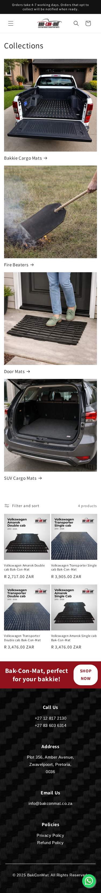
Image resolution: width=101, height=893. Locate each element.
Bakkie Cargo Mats (23, 158)
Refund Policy (50, 842)
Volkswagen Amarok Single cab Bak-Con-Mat (74, 638)
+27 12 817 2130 (51, 718)
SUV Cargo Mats (20, 478)
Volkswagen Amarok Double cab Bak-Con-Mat (24, 567)
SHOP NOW (85, 675)
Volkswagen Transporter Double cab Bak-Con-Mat (22, 638)
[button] (11, 23)
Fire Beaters (16, 265)
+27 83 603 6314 (51, 725)
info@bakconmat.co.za (50, 803)
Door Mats (14, 371)
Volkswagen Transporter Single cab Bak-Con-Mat (74, 567)
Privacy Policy (50, 835)
